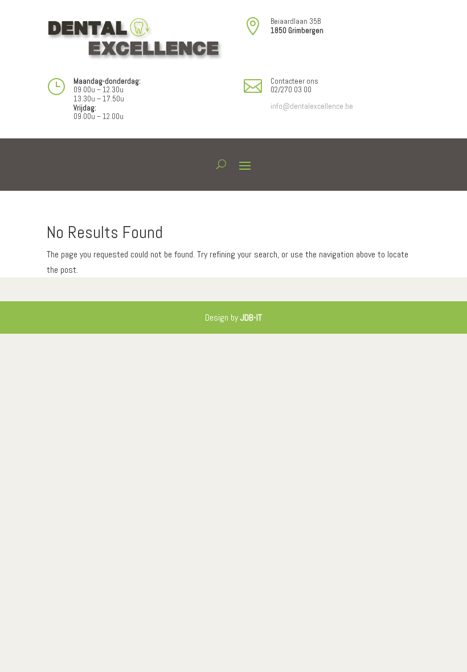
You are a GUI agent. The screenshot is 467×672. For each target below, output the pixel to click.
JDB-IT (251, 317)
